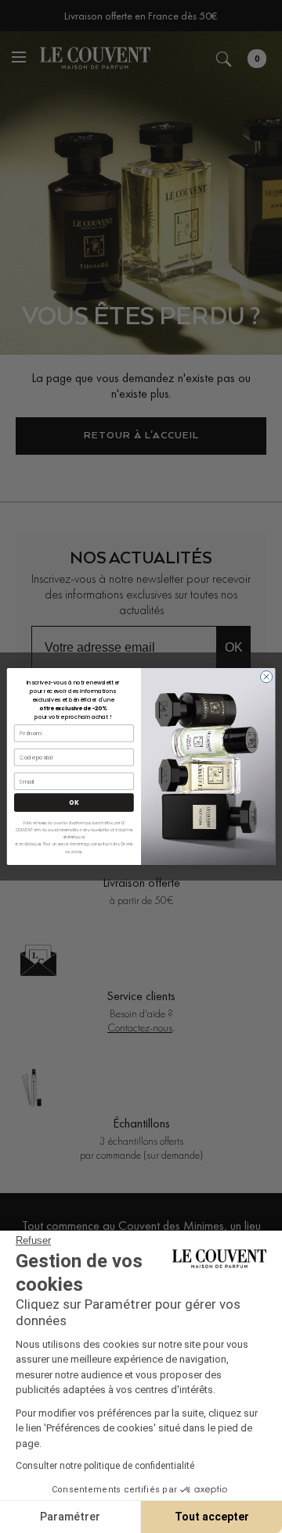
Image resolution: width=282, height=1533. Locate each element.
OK (73, 802)
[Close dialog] (266, 677)
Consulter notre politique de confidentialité (105, 1465)
